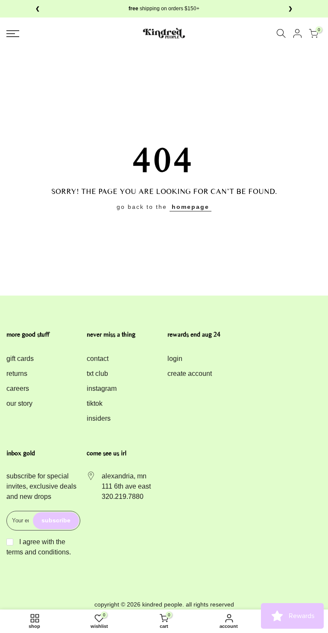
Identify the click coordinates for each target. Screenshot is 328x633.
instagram (102, 388)
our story (19, 403)
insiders (99, 418)
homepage (190, 206)
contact (97, 358)
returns (16, 373)
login (174, 358)
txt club (97, 373)
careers (17, 388)
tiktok (94, 403)
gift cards (20, 358)
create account (189, 373)
